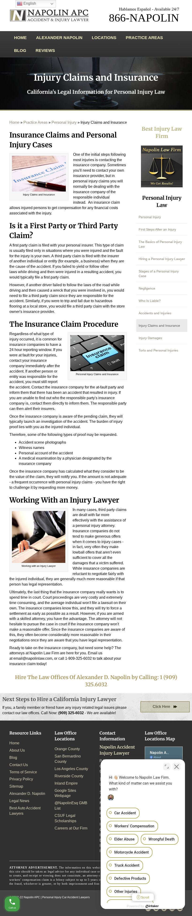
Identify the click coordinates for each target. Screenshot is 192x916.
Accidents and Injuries (155, 313)
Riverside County (69, 776)
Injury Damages (150, 338)
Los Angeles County (71, 769)
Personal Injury (64, 122)
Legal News (19, 801)
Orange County (67, 749)
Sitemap (16, 786)
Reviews (45, 50)
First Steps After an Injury (157, 229)
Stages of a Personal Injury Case (159, 273)
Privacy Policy (21, 779)
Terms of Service (23, 772)
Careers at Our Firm (71, 828)
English (29, 3)
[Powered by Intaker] (152, 906)
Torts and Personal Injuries (158, 350)
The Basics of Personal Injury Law (160, 244)
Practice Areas (144, 37)
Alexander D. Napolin (27, 794)
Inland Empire (66, 783)
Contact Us (18, 765)
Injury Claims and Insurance (159, 325)
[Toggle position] (166, 766)
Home (20, 37)
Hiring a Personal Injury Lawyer (162, 259)
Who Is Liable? (150, 301)
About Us (17, 750)
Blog (20, 50)
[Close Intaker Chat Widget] (176, 766)
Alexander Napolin (59, 37)
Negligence (147, 288)
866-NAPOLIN (144, 17)
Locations (104, 37)
